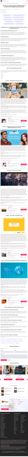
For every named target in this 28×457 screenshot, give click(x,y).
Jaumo (15, 426)
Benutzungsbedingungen (21, 451)
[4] (7, 348)
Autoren (19, 452)
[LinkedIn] (3, 12)
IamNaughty (22, 432)
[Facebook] (1, 12)
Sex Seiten (2, 416)
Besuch (24, 120)
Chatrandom (15, 427)
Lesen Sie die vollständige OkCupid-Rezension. (6, 116)
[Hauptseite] (5, 1)
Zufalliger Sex (20, 339)
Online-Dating (2, 421)
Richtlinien (16, 451)
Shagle (21, 429)
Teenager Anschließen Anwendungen (19, 19)
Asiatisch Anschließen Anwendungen (18, 17)
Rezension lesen (8, 377)
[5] (8, 348)
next (15, 382)
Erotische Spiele (3, 433)
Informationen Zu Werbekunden (5, 452)
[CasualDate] (15, 388)
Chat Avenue (22, 421)
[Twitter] (4, 12)
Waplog (15, 433)
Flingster (15, 421)
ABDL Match (15, 429)
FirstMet (22, 426)
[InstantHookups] (2, 391)
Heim (4, 451)
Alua (21, 423)
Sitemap (26, 452)
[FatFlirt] (2, 394)
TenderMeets (22, 417)
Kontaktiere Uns (22, 452)
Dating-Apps (2, 432)
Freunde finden (3, 339)
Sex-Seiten (2, 422)
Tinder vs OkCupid (23, 416)
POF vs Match (22, 418)
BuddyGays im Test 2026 (20, 391)
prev (12, 382)
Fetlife (15, 423)
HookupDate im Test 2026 (8, 388)
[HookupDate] (2, 388)
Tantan (22, 428)
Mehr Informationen (23, 123)
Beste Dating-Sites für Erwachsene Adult (12, 339)
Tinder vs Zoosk (16, 417)
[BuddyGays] (15, 391)
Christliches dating (3, 427)
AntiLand (15, 428)
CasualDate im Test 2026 (20, 388)
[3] (6, 348)
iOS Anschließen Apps (7, 17)
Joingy (15, 432)
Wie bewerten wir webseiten (10, 451)
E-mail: (15, 350)
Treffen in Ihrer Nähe (13, 102)
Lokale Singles (2, 428)
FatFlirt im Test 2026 (7, 394)
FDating (22, 427)
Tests (5, 451)
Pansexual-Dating (3, 423)
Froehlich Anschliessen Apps (7, 19)
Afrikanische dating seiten (4, 437)
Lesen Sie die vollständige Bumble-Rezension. (6, 250)
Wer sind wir (11, 452)
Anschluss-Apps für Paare (20, 23)
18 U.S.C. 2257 (15, 452)
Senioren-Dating (3, 426)
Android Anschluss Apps (19, 21)
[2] (5, 348)
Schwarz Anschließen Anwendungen (9, 23)
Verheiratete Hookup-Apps (9, 21)
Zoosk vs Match (16, 418)
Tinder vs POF (16, 416)
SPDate (22, 422)
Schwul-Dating (2, 418)
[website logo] (4, 121)
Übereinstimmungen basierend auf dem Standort (11, 294)
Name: (2, 350)
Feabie (15, 422)
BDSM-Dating (2, 434)
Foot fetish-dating (3, 417)
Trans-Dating (2, 429)
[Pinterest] (6, 12)
